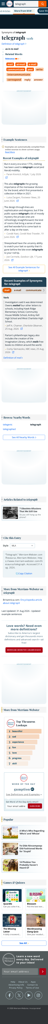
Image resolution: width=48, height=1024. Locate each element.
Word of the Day (23, 784)
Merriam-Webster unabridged (24, 650)
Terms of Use (32, 987)
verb (30, 38)
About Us (23, 981)
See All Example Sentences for (24, 269)
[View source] (6, 177)
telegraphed (9, 429)
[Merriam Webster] (23, 778)
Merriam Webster (8, 959)
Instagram (38, 995)
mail (7, 290)
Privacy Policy (16, 987)
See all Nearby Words (23, 437)
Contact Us (33, 984)
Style (5, 545)
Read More (10, 152)
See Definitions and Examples (23, 794)
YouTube (29, 995)
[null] (32, 789)
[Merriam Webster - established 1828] (9, 4)
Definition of (13, 43)
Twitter (19, 995)
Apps (33, 981)
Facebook (9, 995)
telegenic (7, 424)
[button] (24, 11)
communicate (33, 290)
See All (23, 943)
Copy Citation (25, 573)
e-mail (17, 290)
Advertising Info (17, 984)
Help (13, 981)
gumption (22, 789)
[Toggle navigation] (3, 4)
